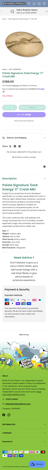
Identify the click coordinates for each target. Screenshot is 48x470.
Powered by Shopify (27, 467)
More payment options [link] (24, 120)
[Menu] (44, 3)
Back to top (24, 335)
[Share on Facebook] (15, 146)
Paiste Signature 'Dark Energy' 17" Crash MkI (22, 19)
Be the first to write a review (24, 157)
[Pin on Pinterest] (19, 146)
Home (4, 19)
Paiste (4, 69)
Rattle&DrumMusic (14, 467)
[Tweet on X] (10, 146)
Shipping (15, 85)
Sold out (32, 107)
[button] (39, 3)
